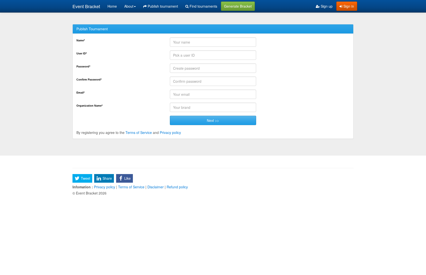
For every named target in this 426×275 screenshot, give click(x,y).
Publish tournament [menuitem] (162, 6)
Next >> (213, 120)
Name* (80, 40)
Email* (80, 92)
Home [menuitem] (112, 6)
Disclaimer (155, 186)
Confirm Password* (89, 79)
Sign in (348, 6)
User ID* (81, 53)
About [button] (128, 6)
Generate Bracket (238, 6)
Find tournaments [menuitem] (203, 6)
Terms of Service (138, 132)
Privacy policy (170, 132)
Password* (83, 66)
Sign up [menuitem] (326, 6)
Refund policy (177, 186)
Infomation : (82, 186)
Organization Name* (89, 105)
